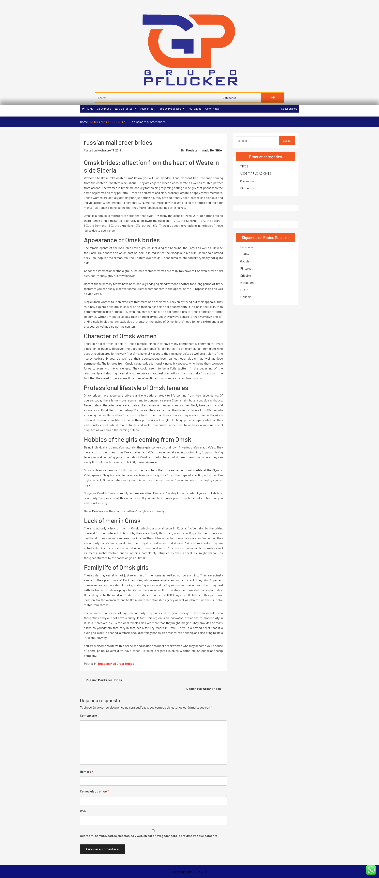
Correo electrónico (94, 791)
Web (83, 811)
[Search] (272, 97)
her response (202, 178)
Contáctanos (289, 108)
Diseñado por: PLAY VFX (189, 871)
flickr (244, 289)
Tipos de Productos (169, 108)
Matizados (195, 108)
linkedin (245, 297)
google (244, 261)
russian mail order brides (110, 122)
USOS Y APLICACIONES (255, 173)
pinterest (246, 268)
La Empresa (104, 108)
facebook (246, 247)
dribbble (245, 275)
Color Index (212, 108)
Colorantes (125, 108)
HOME (89, 108)
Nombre (86, 771)
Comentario (89, 715)
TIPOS (244, 166)
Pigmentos (146, 108)
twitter (245, 254)
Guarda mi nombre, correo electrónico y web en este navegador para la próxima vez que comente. (149, 836)
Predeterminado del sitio (204, 150)
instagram (247, 282)
